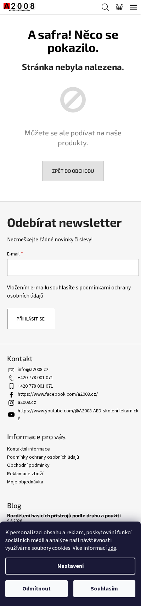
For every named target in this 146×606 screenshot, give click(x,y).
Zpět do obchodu (73, 171)
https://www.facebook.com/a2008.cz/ (58, 394)
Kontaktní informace (28, 449)
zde (112, 548)
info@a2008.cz (33, 369)
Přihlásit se (31, 319)
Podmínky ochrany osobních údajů (43, 457)
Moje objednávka (25, 482)
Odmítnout (36, 589)
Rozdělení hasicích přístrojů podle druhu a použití (64, 515)
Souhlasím (104, 589)
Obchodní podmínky (28, 465)
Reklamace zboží (25, 473)
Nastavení (70, 566)
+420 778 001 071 (35, 377)
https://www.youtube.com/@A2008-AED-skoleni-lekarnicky (78, 414)
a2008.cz (27, 402)
